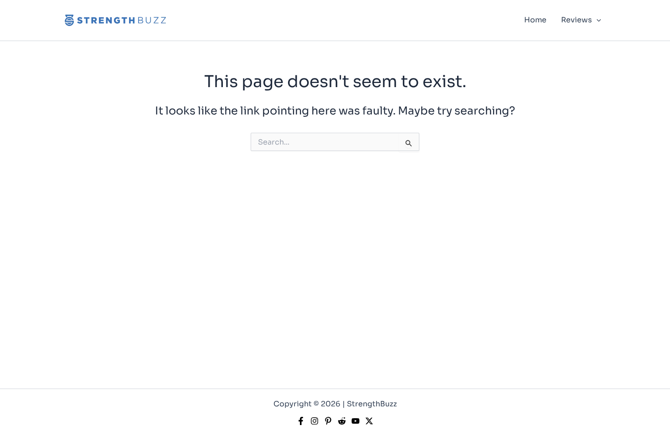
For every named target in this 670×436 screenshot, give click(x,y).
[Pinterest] (328, 421)
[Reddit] (342, 421)
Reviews (576, 20)
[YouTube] (355, 421)
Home (535, 20)
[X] (369, 421)
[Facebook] (301, 421)
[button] (596, 20)
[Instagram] (314, 421)
